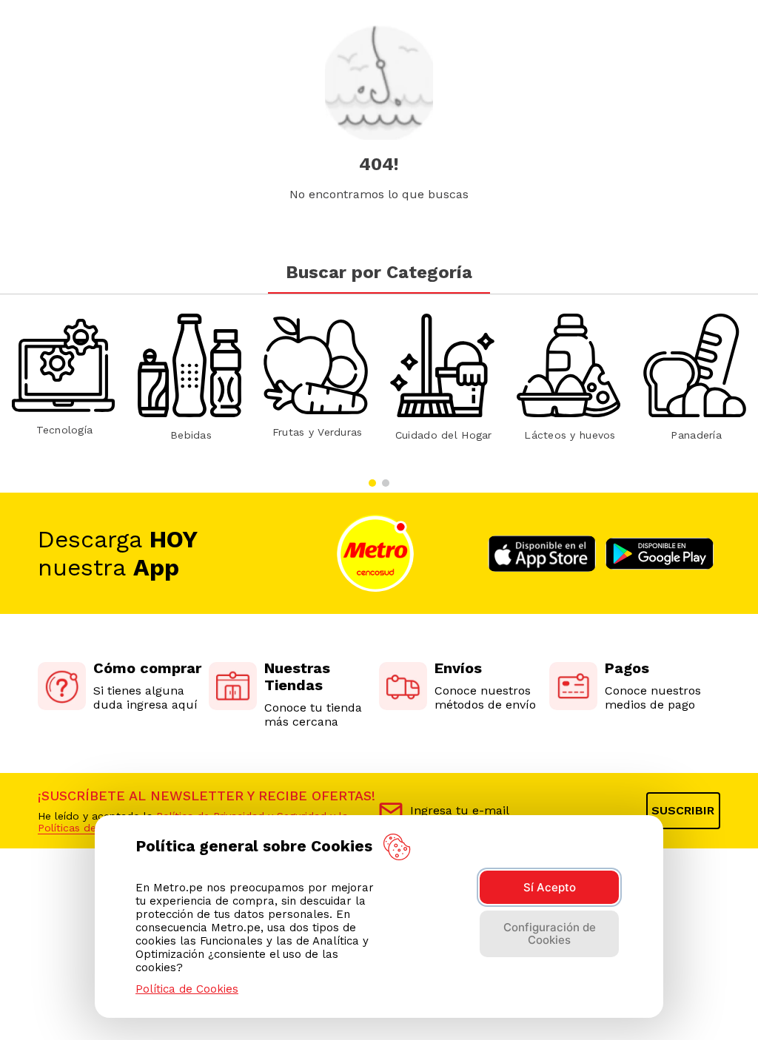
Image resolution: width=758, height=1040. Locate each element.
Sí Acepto (549, 887)
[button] (372, 483)
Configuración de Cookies (549, 933)
